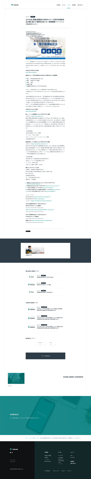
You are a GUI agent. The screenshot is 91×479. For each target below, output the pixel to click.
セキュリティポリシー (12, 461)
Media (71, 455)
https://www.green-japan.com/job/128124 (42, 220)
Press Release (72, 457)
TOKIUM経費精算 (60, 457)
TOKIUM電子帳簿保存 (61, 460)
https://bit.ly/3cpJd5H (31, 72)
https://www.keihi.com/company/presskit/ (41, 200)
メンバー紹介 (47, 459)
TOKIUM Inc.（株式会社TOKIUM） (15, 5)
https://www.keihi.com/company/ (42, 196)
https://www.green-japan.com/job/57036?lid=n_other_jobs (39, 209)
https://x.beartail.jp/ (39, 198)
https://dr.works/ (56, 189)
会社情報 (46, 452)
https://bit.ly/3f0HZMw (50, 191)
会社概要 (46, 457)
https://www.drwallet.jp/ (48, 187)
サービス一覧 (60, 455)
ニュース (72, 452)
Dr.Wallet (59, 462)
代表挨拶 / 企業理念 (48, 455)
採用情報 (72, 461)
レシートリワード (60, 463)
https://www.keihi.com (36, 116)
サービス (59, 452)
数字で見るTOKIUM (48, 461)
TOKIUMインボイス (60, 459)
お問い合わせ (73, 463)
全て (40, 344)
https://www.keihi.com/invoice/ (38, 143)
